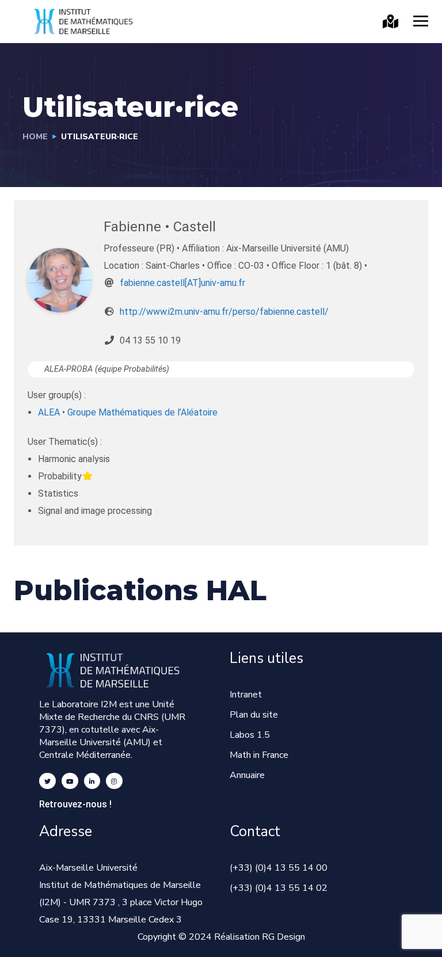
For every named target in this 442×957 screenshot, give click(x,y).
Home (35, 136)
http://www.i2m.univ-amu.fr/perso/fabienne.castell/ (224, 311)
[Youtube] (70, 781)
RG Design (283, 937)
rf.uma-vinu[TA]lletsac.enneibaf (182, 282)
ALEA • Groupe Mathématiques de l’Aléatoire (128, 412)
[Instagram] (114, 781)
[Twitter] (47, 781)
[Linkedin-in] (92, 781)
